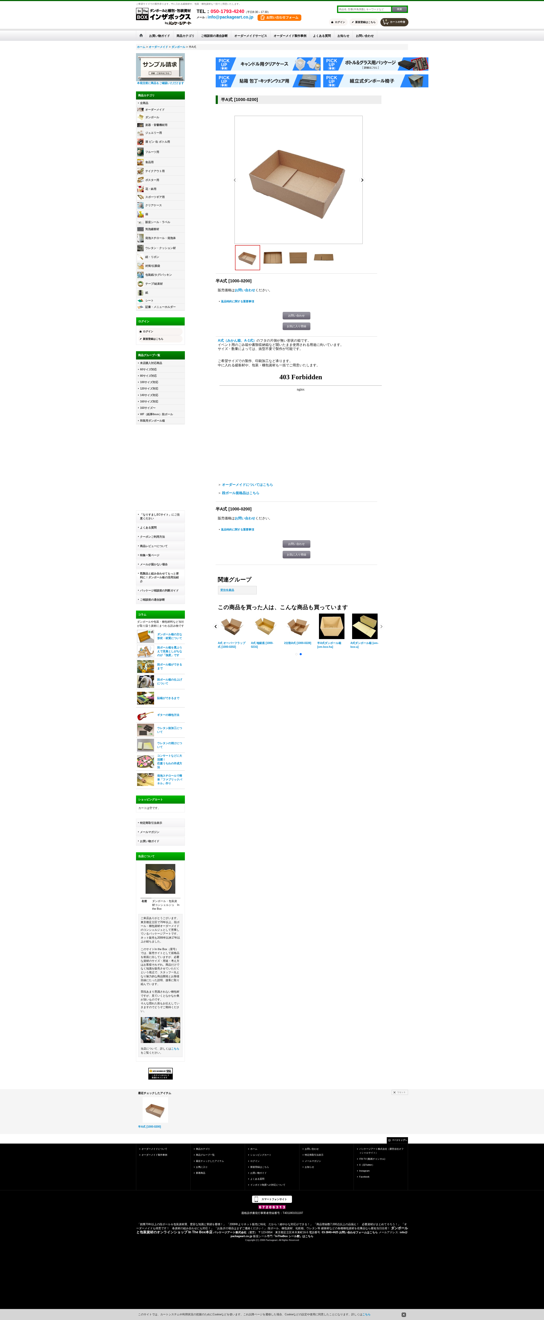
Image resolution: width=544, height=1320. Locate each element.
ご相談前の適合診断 (152, 599)
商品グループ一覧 (205, 1155)
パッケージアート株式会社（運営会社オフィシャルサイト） (381, 1151)
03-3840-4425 (330, 1232)
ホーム (253, 1149)
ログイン (340, 22)
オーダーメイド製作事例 (154, 1155)
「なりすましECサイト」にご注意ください (160, 516)
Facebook (364, 1176)
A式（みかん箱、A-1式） (237, 340)
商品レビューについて (154, 546)
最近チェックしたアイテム (210, 1161)
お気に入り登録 (296, 326)
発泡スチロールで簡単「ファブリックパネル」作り (169, 779)
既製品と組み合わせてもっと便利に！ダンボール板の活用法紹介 (159, 577)
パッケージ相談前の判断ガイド (159, 590)
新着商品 (200, 1173)
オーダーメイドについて (154, 1149)
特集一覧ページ (149, 555)
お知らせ (309, 1167)
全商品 (144, 103)
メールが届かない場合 (154, 564)
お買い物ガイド (149, 841)
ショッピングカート (260, 1155)
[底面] (298, 257)
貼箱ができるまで (168, 698)
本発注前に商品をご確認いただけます (160, 83)
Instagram (364, 1170)
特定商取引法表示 (151, 822)
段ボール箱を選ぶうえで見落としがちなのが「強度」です (169, 651)
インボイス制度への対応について (267, 1185)
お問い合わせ (245, 290)
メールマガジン (149, 832)
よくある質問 (148, 527)
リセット (401, 1092)
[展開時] (324, 257)
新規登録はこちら (365, 22)
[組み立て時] (298, 180)
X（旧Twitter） (366, 1165)
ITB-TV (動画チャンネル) (372, 1159)
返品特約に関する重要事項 (237, 301)
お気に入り (202, 1167)
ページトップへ (399, 1140)
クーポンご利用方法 (152, 536)
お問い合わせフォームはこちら (358, 1232)
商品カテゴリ (203, 1149)
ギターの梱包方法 (168, 714)
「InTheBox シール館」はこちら (292, 1236)
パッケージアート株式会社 (229, 1232)
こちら (175, 1048)
